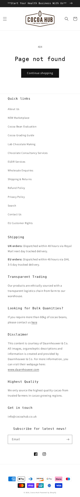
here (34, 322)
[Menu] (5, 19)
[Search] (66, 19)
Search (12, 205)
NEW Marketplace (19, 117)
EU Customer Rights (20, 223)
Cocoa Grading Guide (21, 135)
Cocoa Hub (34, 492)
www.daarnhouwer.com (23, 369)
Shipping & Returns (20, 179)
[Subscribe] (67, 439)
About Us (13, 109)
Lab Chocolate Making (22, 144)
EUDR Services (16, 161)
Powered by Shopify (48, 492)
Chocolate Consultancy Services (28, 153)
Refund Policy (16, 188)
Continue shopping (40, 73)
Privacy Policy (16, 197)
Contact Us (15, 214)
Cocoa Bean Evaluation (22, 126)
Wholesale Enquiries (20, 170)
